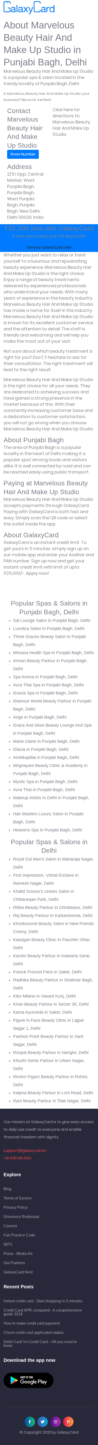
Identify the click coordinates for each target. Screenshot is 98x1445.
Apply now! (37, 573)
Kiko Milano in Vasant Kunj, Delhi (44, 996)
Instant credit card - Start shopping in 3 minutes (43, 1301)
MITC (8, 1244)
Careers (10, 1226)
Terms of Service (18, 1198)
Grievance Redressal (21, 1217)
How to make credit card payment (32, 1323)
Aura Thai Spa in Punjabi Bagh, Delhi (48, 685)
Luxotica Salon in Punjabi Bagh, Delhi (48, 628)
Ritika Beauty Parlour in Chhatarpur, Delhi (52, 907)
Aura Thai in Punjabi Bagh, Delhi (44, 789)
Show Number (23, 154)
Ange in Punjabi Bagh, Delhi (39, 717)
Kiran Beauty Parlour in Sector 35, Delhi (51, 1004)
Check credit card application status (34, 1333)
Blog (7, 1189)
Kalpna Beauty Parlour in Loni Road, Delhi (53, 1092)
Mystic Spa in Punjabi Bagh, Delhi (45, 781)
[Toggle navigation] (61, 8)
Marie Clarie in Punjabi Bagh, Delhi (46, 741)
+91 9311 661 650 (17, 1158)
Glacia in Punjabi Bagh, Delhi (41, 749)
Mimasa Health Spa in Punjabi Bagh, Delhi (53, 652)
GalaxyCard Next (18, 1272)
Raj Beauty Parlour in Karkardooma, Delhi (53, 915)
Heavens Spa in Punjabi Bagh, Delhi (47, 830)
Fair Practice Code (19, 1235)
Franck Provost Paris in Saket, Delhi (47, 972)
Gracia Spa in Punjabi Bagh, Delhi (45, 693)
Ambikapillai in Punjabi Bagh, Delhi (46, 757)
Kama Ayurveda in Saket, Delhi (42, 1012)
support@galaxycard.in (25, 1150)
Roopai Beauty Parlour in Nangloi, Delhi (50, 1052)
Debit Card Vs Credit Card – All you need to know (40, 1344)
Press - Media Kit (18, 1254)
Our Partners (14, 1263)
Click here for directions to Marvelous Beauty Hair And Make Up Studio (71, 122)
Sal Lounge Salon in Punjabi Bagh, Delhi (51, 620)
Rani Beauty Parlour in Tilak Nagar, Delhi (52, 1101)
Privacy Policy (16, 1207)
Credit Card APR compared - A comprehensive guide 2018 (43, 1312)
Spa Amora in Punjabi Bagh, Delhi (45, 677)
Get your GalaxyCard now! (49, 247)
